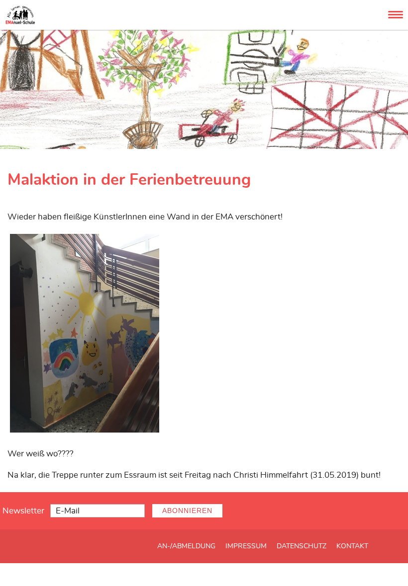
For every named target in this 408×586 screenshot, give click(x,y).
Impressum (246, 546)
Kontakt (352, 546)
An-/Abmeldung (186, 546)
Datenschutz (301, 546)
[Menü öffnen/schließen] (395, 14)
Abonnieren (187, 510)
